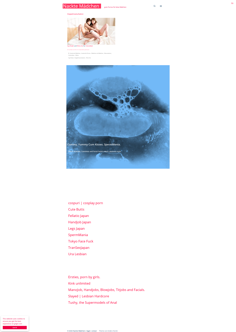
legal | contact (92, 331)
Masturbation (107, 53)
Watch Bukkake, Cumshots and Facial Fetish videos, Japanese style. (94, 151)
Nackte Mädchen (81, 6)
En (232, 3)
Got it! (15, 328)
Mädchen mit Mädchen (97, 53)
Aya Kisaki (70, 46)
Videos (77, 55)
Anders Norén (113, 331)
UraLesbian (89, 46)
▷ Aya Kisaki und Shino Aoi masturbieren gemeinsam (78, 49)
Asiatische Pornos (85, 53)
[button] (154, 6)
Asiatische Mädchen (75, 53)
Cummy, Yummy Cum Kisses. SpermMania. (94, 144)
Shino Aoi (80, 46)
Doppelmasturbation (79, 58)
